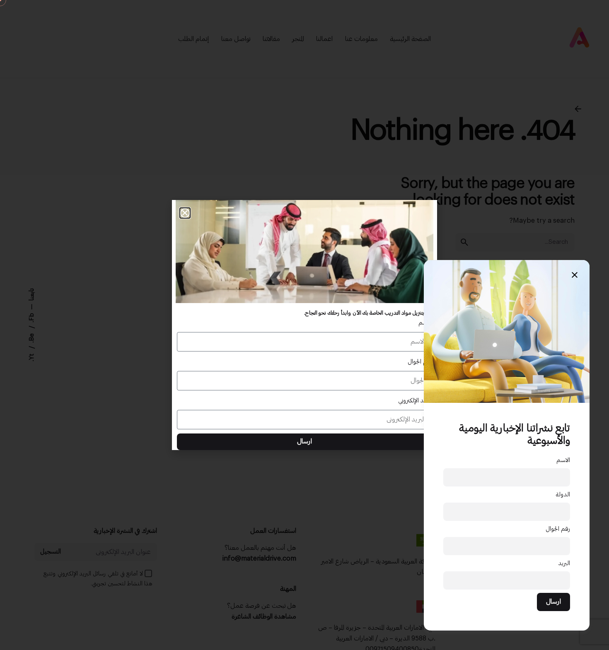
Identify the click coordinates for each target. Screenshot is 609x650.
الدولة (563, 494)
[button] (185, 213)
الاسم (563, 460)
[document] (304, 325)
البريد (564, 563)
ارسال (553, 601)
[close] (575, 275)
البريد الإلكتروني (415, 400)
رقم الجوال (558, 529)
